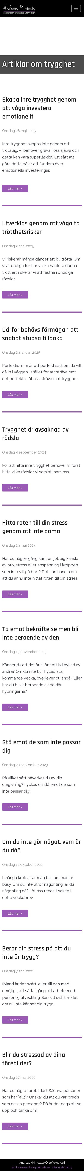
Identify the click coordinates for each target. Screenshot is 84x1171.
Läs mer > (15, 188)
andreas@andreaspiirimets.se (31, 1167)
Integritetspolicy (62, 1167)
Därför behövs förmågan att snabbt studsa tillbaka (40, 334)
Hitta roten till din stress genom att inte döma (35, 527)
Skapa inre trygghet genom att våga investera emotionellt (39, 108)
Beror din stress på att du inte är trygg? (36, 952)
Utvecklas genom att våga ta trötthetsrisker (41, 227)
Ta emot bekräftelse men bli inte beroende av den (40, 633)
